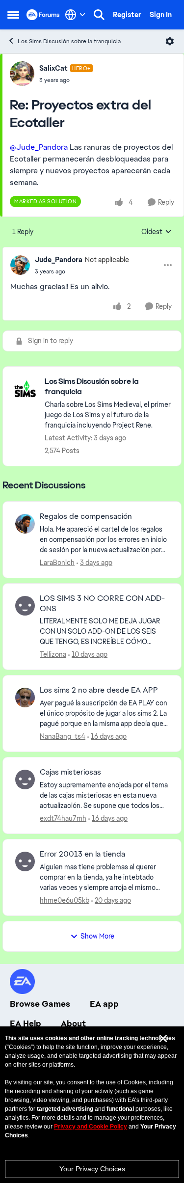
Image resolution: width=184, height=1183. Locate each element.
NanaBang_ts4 (62, 736)
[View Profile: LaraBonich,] (25, 524)
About (73, 1023)
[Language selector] (75, 15)
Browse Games (40, 1003)
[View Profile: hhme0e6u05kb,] (25, 861)
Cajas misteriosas (70, 772)
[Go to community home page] (43, 14)
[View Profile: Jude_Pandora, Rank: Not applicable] (20, 265)
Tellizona (53, 654)
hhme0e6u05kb (64, 900)
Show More (97, 936)
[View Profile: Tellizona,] (25, 606)
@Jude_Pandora (39, 147)
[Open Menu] (170, 41)
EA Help (25, 1023)
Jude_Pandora (58, 259)
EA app (104, 1003)
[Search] (99, 15)
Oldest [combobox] (156, 232)
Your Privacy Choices (92, 1169)
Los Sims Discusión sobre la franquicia (69, 41)
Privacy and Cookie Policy (90, 1126)
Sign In (161, 14)
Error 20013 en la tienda (82, 854)
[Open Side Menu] (13, 14)
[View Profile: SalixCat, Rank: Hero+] (22, 73)
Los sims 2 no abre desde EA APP (99, 690)
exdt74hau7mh (63, 818)
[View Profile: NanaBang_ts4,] (25, 697)
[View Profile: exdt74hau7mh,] (25, 779)
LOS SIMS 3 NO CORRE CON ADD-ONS (102, 603)
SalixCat (53, 68)
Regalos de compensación (86, 516)
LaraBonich (57, 562)
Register (127, 14)
